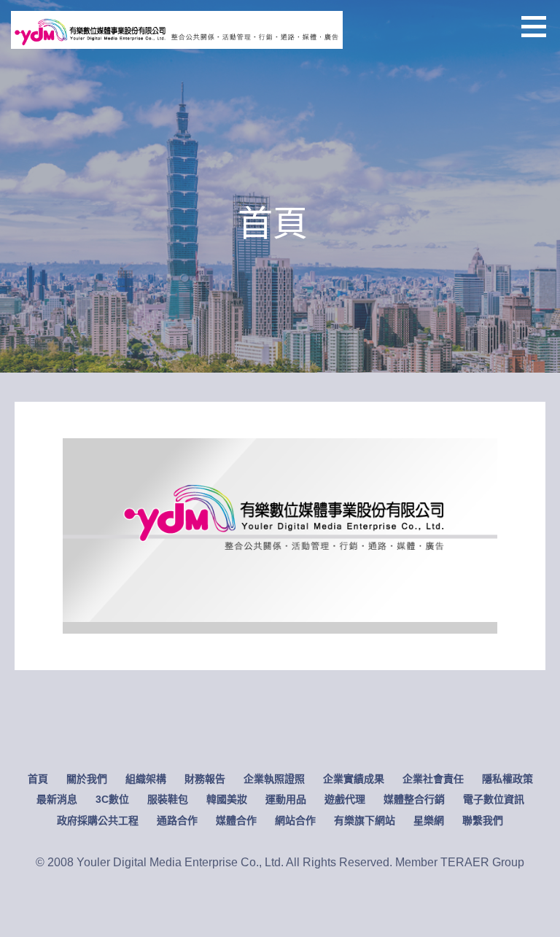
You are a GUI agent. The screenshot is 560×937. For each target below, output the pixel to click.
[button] (539, 26)
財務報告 (204, 779)
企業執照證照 (274, 779)
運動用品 (285, 799)
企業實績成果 (353, 779)
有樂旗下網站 (364, 820)
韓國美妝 (226, 799)
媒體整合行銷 (414, 799)
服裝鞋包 (167, 799)
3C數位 (112, 799)
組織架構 (145, 779)
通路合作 (177, 820)
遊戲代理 (344, 799)
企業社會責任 (433, 779)
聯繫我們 (482, 820)
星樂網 (428, 820)
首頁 (38, 779)
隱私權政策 (507, 779)
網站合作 (295, 820)
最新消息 (56, 799)
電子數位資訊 (493, 799)
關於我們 (86, 779)
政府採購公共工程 (98, 820)
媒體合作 (236, 820)
